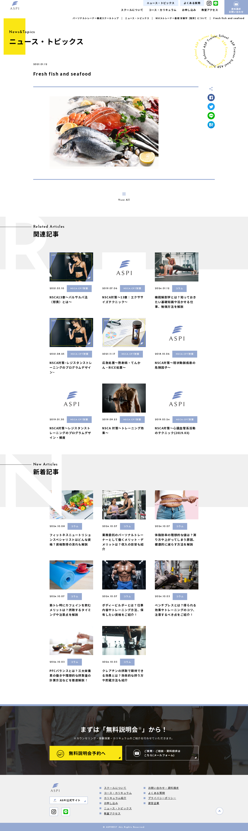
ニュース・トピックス (161, 3)
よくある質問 (192, 3)
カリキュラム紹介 (115, 798)
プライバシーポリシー (162, 798)
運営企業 (153, 803)
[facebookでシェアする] (211, 97)
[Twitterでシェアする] (211, 106)
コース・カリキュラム (163, 10)
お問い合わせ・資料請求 (163, 788)
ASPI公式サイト (70, 800)
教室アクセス (210, 10)
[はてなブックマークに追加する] (211, 124)
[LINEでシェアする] (211, 115)
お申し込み (189, 10)
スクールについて (132, 10)
